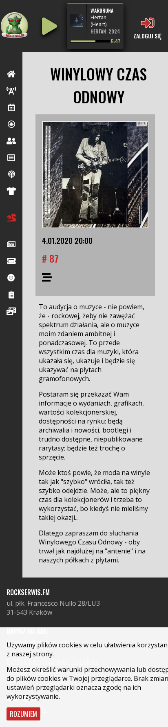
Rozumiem (23, 714)
